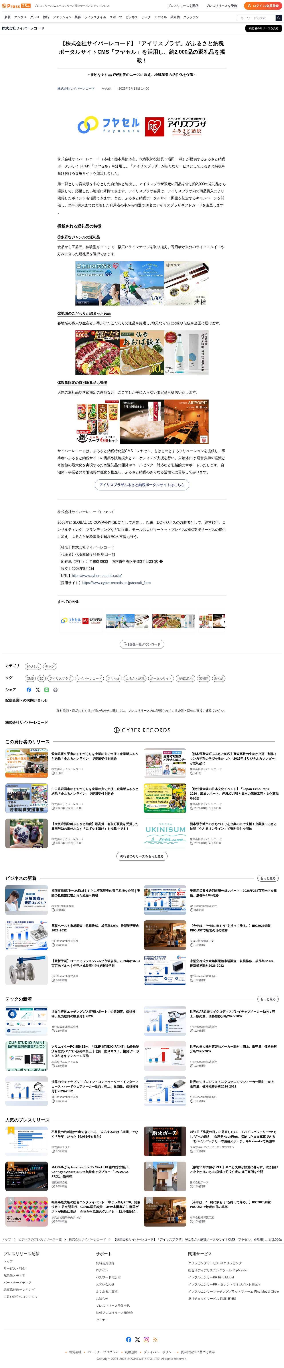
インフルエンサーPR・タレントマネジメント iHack (224, 1284)
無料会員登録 (105, 1263)
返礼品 (218, 678)
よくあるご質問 (107, 1291)
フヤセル (114, 678)
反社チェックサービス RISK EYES (212, 1298)
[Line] (46, 690)
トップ (6, 1239)
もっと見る (268, 878)
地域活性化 (185, 678)
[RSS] (155, 1339)
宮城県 (203, 678)
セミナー (102, 1320)
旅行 (46, 17)
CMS (30, 678)
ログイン (102, 1270)
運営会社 (75, 1352)
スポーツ (116, 17)
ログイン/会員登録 (266, 6)
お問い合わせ (105, 1284)
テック (146, 17)
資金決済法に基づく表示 (198, 1352)
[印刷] (55, 690)
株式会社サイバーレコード (76, 88)
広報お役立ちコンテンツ (21, 1297)
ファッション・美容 (67, 17)
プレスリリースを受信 (221, 6)
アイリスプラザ (60, 678)
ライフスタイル (95, 17)
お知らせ (102, 1298)
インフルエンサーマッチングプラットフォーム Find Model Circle (233, 1291)
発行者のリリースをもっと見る (142, 856)
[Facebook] (29, 690)
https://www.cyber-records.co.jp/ (97, 576)
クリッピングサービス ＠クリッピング (215, 1263)
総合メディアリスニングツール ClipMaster (218, 1270)
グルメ (34, 17)
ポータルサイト (161, 678)
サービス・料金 (14, 1268)
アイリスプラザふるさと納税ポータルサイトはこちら (142, 485)
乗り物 (175, 17)
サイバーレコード (89, 678)
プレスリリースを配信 (183, 6)
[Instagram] (146, 1339)
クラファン (191, 17)
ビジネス (132, 17)
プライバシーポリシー (159, 1352)
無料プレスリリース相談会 (114, 1313)
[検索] (279, 18)
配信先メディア (14, 1275)
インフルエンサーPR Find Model (211, 1277)
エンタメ (20, 17)
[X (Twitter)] (38, 690)
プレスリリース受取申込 (113, 1305)
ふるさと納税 (135, 678)
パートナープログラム (103, 1352)
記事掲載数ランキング (19, 1290)
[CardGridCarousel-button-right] (224, 622)
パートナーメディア (18, 1282)
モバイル (160, 17)
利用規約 (131, 1352)
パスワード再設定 (108, 1277)
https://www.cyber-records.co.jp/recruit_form (116, 583)
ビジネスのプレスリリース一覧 (40, 1239)
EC (41, 678)
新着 (7, 17)
